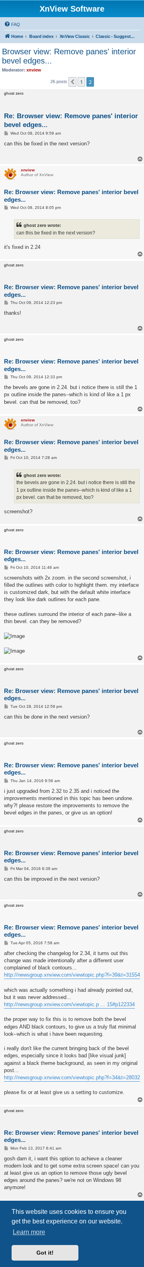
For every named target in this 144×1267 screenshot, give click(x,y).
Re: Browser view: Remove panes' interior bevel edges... (71, 120)
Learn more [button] (29, 1232)
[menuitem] (12, 24)
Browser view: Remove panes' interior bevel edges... (69, 56)
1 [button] (81, 81)
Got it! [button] (45, 1252)
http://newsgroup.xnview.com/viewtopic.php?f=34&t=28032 (72, 1077)
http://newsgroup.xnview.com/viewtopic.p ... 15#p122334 (69, 1004)
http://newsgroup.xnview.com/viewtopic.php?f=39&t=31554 (72, 975)
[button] (72, 82)
